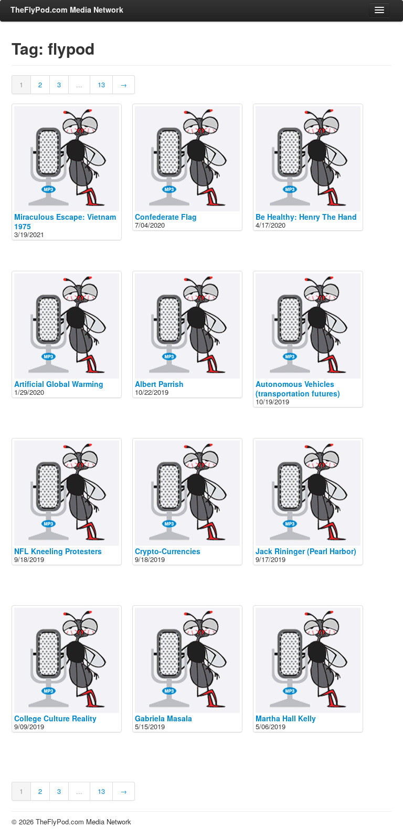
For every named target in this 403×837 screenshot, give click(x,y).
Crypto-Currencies (167, 551)
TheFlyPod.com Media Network (66, 9)
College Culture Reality (55, 718)
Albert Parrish (159, 384)
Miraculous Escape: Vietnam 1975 (65, 221)
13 (101, 84)
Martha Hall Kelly (286, 718)
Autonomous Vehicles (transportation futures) (298, 389)
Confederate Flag (166, 216)
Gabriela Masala (163, 718)
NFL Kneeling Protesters (58, 551)
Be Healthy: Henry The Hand (306, 216)
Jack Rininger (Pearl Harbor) (306, 551)
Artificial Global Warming (58, 384)
